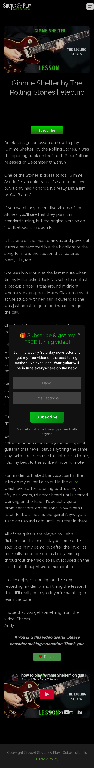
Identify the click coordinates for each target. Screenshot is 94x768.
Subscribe (47, 417)
